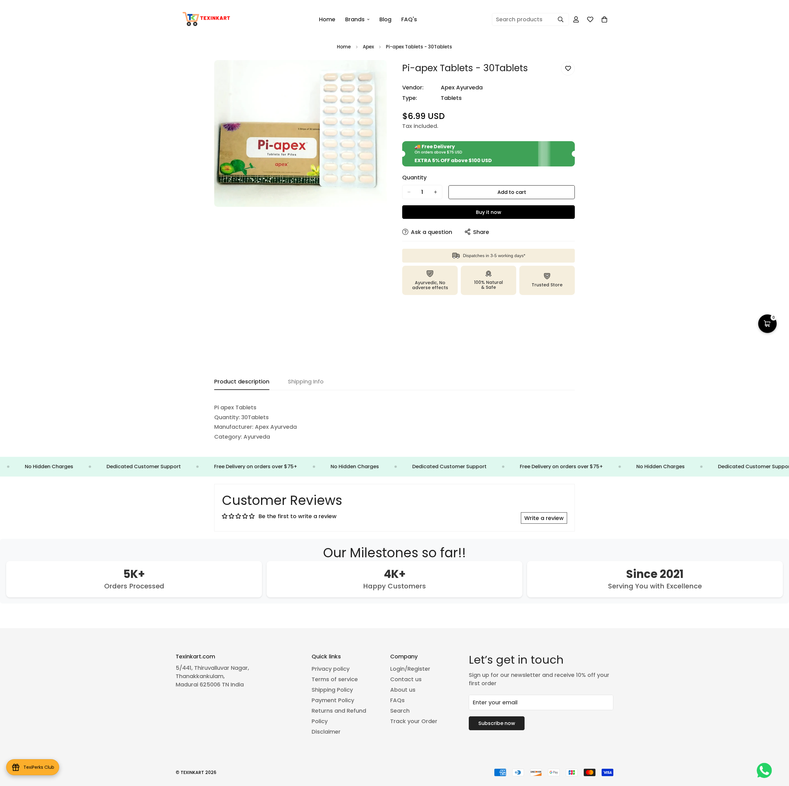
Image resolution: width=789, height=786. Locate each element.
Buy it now (488, 212)
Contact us (406, 679)
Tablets (451, 98)
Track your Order (413, 721)
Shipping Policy (332, 690)
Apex (368, 46)
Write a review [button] (544, 518)
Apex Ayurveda (462, 87)
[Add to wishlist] (568, 69)
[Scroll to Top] (777, 752)
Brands (355, 19)
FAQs (397, 700)
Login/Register (410, 669)
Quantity (414, 177)
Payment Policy (333, 700)
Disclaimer (326, 731)
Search (400, 710)
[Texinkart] (207, 19)
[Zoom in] (381, 73)
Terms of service (335, 679)
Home (327, 19)
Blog (385, 19)
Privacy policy (331, 669)
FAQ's (409, 19)
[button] (604, 19)
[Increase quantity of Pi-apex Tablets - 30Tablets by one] (435, 192)
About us (402, 690)
